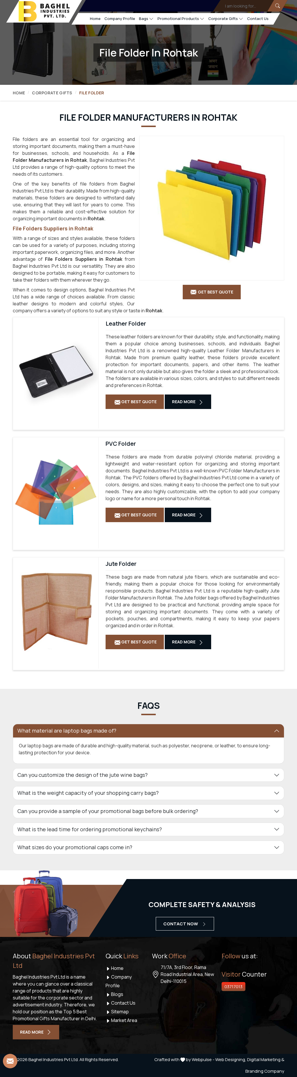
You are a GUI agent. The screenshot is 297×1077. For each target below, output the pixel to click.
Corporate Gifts (223, 18)
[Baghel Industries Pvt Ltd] (44, 11)
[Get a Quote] (10, 1061)
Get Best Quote (138, 401)
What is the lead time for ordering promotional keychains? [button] (89, 829)
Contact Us (258, 18)
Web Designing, (230, 1059)
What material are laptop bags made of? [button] (66, 730)
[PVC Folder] (55, 491)
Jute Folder (121, 563)
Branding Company (264, 1071)
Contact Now (181, 924)
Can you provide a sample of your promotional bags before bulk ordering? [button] (107, 811)
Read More (184, 401)
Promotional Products (178, 18)
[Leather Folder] (55, 371)
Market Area (123, 1020)
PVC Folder (121, 443)
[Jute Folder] (55, 611)
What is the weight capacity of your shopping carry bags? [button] (88, 792)
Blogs (116, 994)
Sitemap (119, 1011)
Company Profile (119, 18)
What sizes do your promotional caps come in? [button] (74, 847)
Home (95, 18)
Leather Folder (126, 323)
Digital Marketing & (265, 1059)
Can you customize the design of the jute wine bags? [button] (82, 774)
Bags (143, 18)
